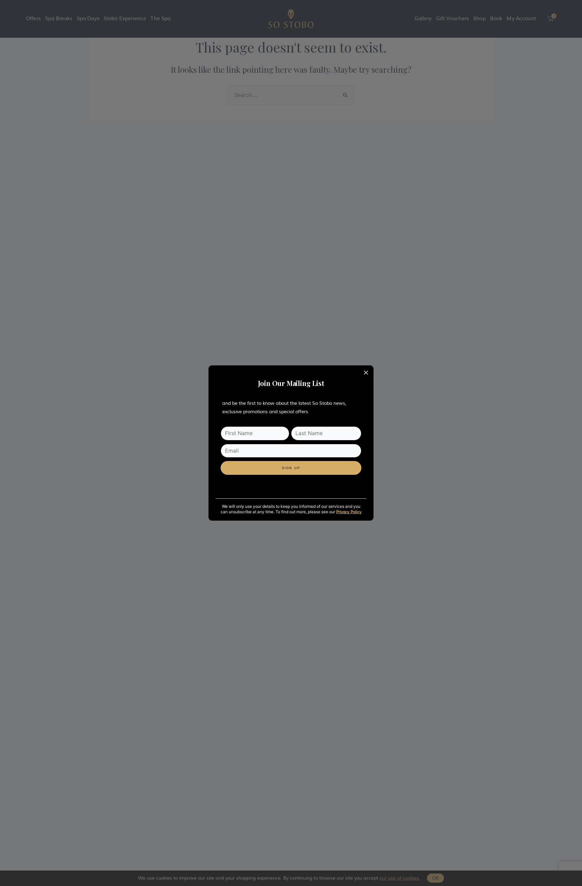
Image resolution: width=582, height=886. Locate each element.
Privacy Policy (348, 512)
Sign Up (291, 468)
